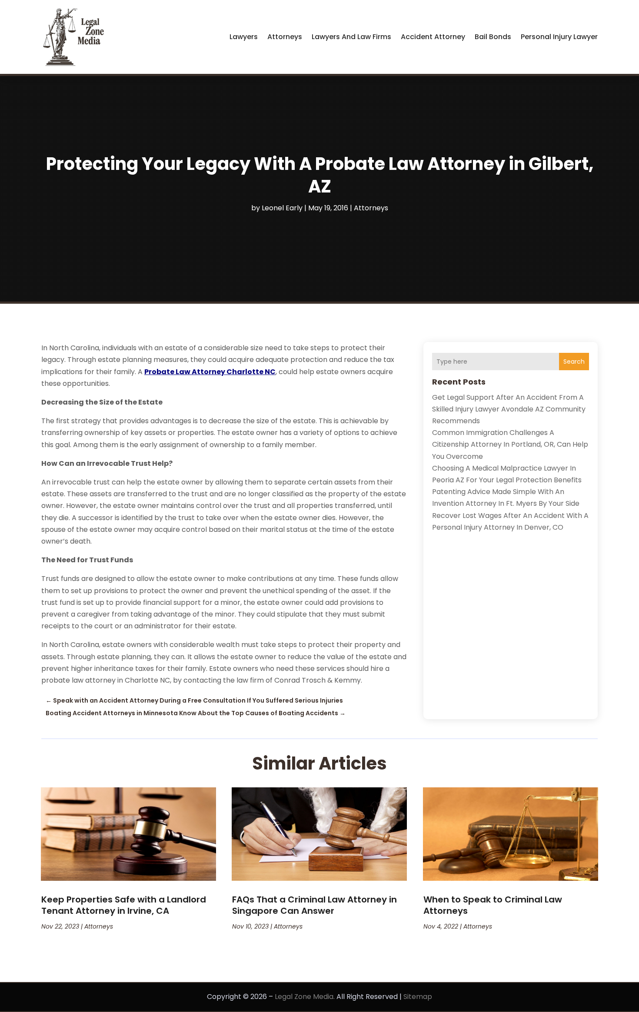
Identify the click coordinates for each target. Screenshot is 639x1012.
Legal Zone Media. (305, 997)
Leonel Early (282, 208)
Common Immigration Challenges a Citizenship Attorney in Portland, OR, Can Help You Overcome (510, 444)
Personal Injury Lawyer (559, 37)
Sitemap (417, 997)
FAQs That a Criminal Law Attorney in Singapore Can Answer (314, 905)
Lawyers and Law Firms (351, 37)
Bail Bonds (493, 37)
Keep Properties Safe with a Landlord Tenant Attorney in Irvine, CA (123, 905)
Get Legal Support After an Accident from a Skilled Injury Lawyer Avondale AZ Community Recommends (509, 409)
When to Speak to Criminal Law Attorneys (492, 905)
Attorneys (284, 37)
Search (574, 361)
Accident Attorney (433, 37)
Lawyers (244, 37)
